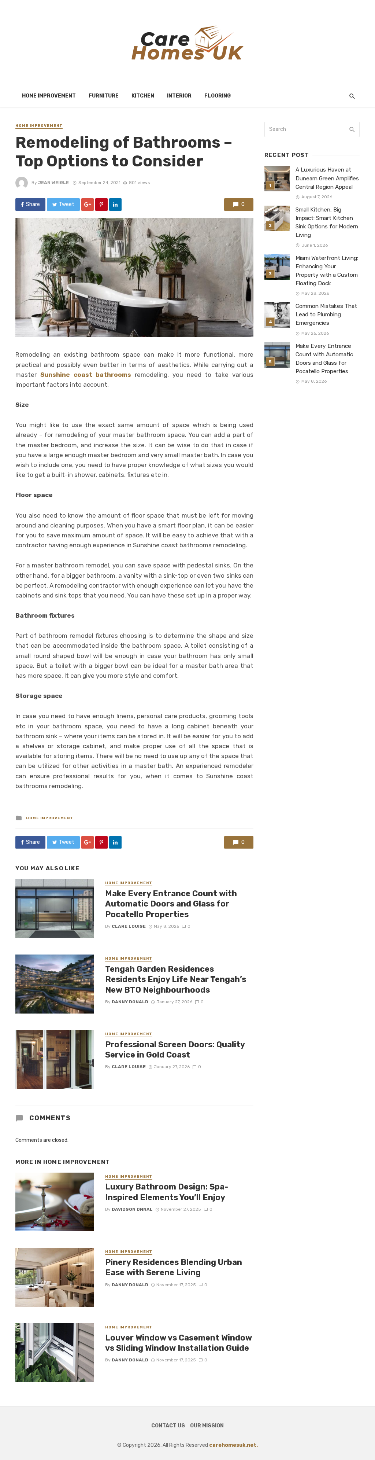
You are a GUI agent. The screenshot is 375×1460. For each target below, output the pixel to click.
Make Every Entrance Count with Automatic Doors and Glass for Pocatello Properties (171, 904)
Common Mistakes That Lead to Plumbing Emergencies (326, 314)
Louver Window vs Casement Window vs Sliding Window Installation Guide (178, 1343)
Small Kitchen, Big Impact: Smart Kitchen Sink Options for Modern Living (327, 222)
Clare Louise (129, 926)
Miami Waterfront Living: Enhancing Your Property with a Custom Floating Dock (327, 271)
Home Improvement (49, 96)
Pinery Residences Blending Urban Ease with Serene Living (173, 1267)
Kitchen (142, 96)
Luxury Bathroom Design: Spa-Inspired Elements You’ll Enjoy (166, 1192)
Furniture (104, 96)
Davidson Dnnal (132, 1209)
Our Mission (207, 1426)
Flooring (217, 96)
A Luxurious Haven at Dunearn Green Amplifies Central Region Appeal (327, 178)
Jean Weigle (53, 182)
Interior (179, 96)
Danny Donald (130, 1001)
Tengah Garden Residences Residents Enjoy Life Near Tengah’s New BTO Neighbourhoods (175, 979)
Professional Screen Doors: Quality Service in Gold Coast (175, 1049)
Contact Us (168, 1426)
